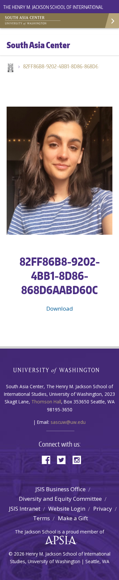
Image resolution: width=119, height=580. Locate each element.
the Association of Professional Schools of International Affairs (59, 540)
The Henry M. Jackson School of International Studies (53, 11)
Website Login (66, 508)
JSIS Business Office (60, 489)
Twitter (64, 459)
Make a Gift (73, 518)
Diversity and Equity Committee (60, 498)
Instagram (79, 459)
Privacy (102, 508)
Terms (41, 518)
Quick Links (111, 20)
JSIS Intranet (24, 508)
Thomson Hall (46, 401)
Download (59, 308)
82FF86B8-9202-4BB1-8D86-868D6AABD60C (64, 66)
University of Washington (59, 370)
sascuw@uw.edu (68, 422)
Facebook (49, 459)
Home (10, 68)
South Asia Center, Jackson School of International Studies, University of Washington (38, 19)
